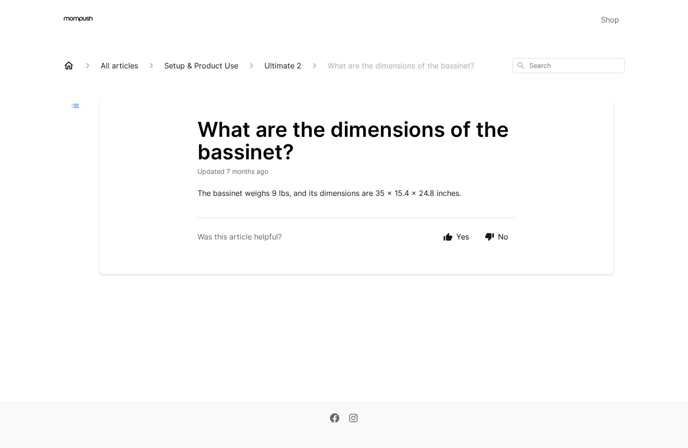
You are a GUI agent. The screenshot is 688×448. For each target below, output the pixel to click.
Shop (610, 19)
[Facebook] (334, 419)
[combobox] (568, 65)
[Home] (68, 65)
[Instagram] (353, 419)
